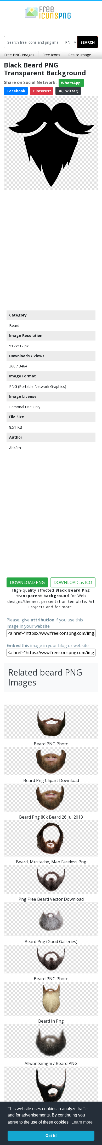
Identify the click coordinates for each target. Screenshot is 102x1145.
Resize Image (79, 54)
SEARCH (88, 42)
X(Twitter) (68, 90)
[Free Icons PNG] (48, 12)
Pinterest (41, 90)
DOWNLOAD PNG (27, 582)
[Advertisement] (51, 249)
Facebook (15, 90)
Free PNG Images (19, 54)
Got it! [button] (51, 1135)
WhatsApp (71, 82)
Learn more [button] (82, 1122)
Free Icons (51, 54)
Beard (14, 325)
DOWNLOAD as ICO (73, 582)
